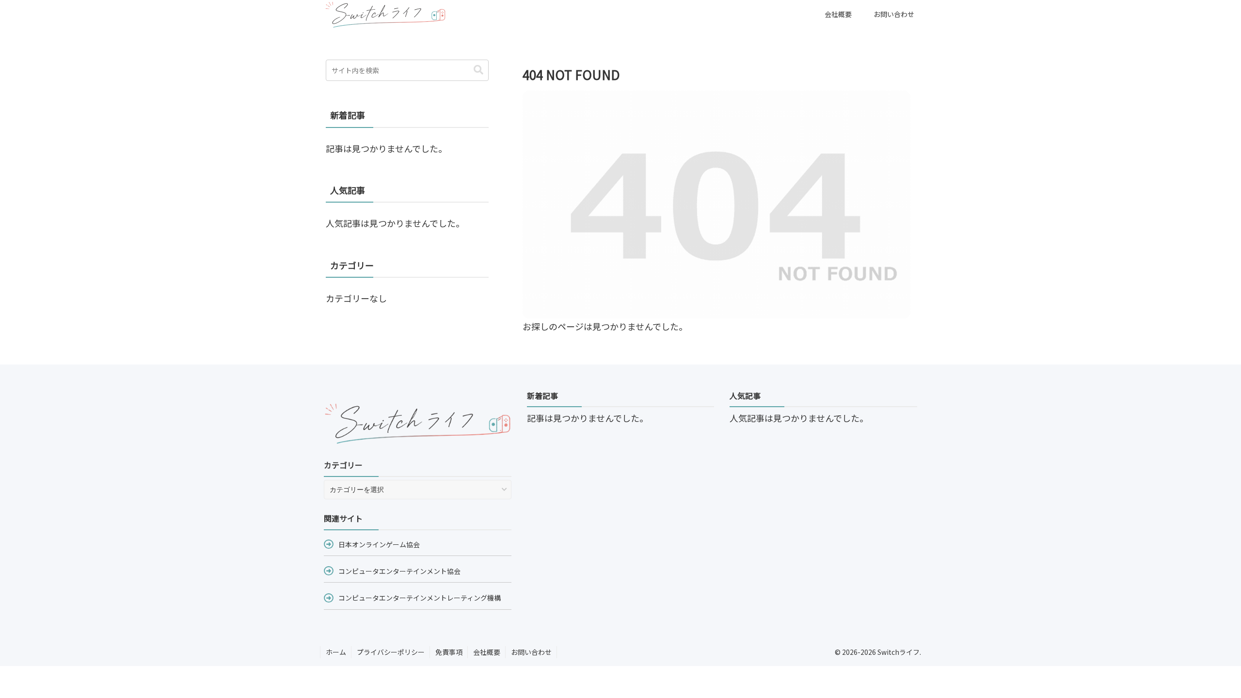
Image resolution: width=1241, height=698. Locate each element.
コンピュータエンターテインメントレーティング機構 (419, 598)
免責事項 (448, 652)
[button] (478, 70)
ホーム (336, 652)
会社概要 (486, 652)
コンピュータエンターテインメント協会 (399, 571)
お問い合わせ (531, 652)
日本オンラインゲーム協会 (379, 544)
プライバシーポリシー (391, 652)
